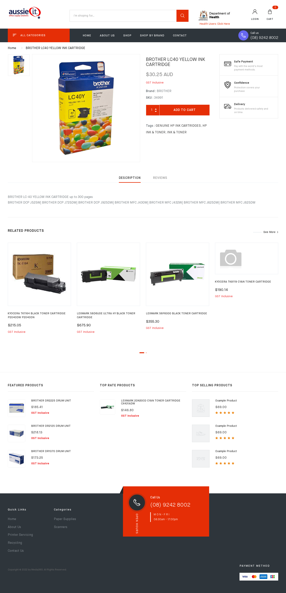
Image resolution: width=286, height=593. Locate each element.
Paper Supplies (65, 519)
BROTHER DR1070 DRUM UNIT (51, 451)
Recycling (15, 543)
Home (87, 35)
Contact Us (16, 551)
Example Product (226, 400)
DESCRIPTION (130, 178)
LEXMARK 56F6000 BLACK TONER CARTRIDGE (176, 313)
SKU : (149, 97)
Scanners (60, 527)
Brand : (151, 91)
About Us (107, 35)
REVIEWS (160, 178)
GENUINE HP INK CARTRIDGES (178, 125)
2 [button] (146, 352)
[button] (270, 15)
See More (269, 232)
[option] (86, 108)
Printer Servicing (20, 535)
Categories (63, 509)
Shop (127, 35)
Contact (180, 35)
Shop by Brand (152, 35)
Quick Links (17, 509)
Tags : (150, 125)
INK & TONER (177, 132)
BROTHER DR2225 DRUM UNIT (51, 400)
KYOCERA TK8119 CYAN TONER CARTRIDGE (243, 281)
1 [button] (141, 352)
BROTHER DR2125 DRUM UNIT (51, 426)
